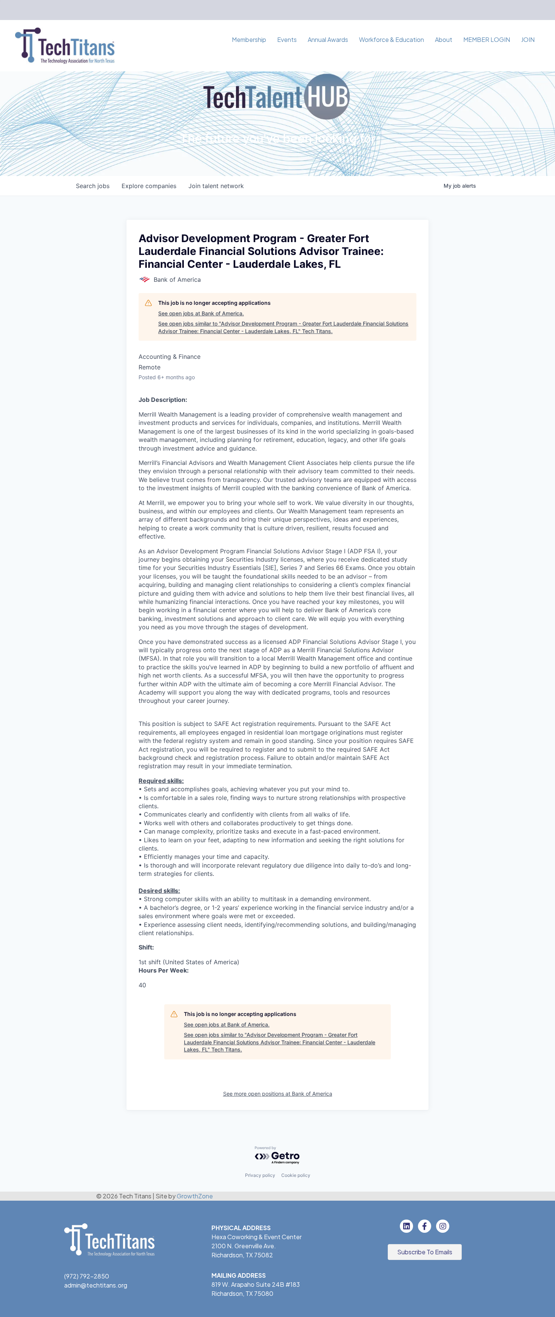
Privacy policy (260, 1175)
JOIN (528, 39)
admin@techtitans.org (95, 1285)
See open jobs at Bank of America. (201, 313)
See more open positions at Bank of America (277, 1093)
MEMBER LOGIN (486, 39)
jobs (92, 186)
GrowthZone (195, 1196)
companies (149, 186)
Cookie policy (295, 1175)
